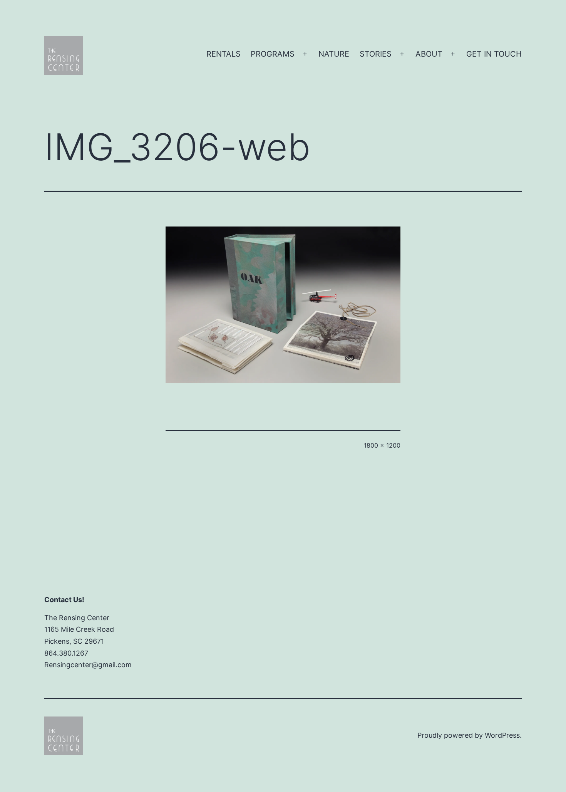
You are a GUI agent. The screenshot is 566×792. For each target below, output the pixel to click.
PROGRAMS (273, 54)
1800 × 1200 (382, 445)
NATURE (333, 54)
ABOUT (428, 54)
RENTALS (223, 54)
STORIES (376, 54)
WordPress (502, 735)
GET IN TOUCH (494, 54)
